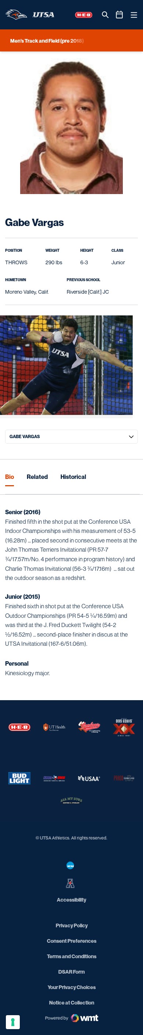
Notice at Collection (71, 1002)
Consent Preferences (71, 941)
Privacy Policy (72, 925)
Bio (9, 476)
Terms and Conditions (71, 956)
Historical (73, 476)
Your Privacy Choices (72, 987)
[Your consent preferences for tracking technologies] (13, 1022)
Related (37, 476)
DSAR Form (71, 971)
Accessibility (71, 899)
